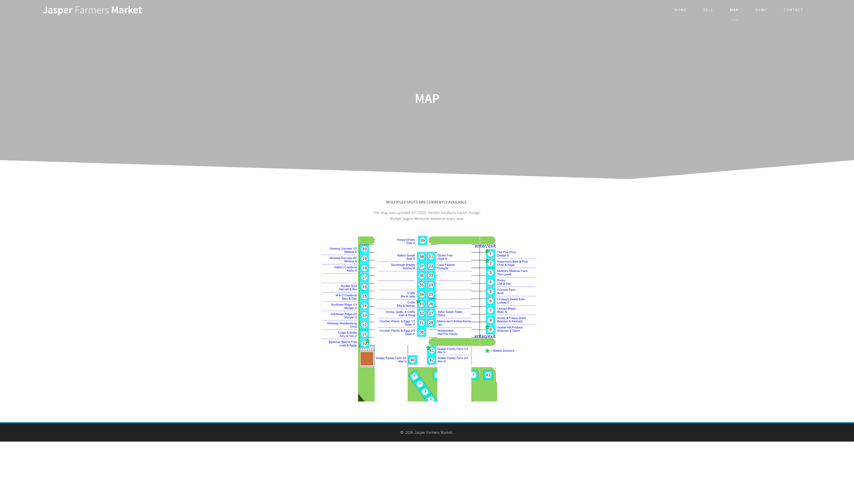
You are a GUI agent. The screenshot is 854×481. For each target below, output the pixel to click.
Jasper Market (92, 10)
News (761, 10)
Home (681, 10)
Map (734, 10)
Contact (794, 10)
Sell (708, 10)
